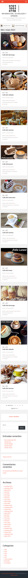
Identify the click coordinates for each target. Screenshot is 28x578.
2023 (3, 52)
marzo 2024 (7, 499)
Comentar (5, 64)
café (7, 60)
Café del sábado (8, 95)
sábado (15, 102)
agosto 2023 (7, 513)
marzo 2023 (7, 522)
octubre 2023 (7, 509)
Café (6, 52)
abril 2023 (6, 520)
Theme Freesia (14, 575)
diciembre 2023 (8, 505)
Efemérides (7, 561)
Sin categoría (7, 563)
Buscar (4, 425)
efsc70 (3, 57)
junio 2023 (7, 517)
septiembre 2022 (8, 534)
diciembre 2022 (8, 528)
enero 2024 (7, 503)
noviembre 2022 (8, 530)
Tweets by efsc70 (7, 457)
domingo (11, 60)
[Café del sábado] (21, 25)
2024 (5, 553)
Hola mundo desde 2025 (10, 440)
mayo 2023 (7, 518)
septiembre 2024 (8, 488)
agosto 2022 (7, 536)
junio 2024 (7, 494)
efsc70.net (17, 60)
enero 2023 (7, 526)
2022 (5, 549)
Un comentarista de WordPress (10, 471)
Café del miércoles (8, 197)
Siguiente (13, 408)
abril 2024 (6, 497)
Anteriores (10, 405)
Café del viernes (8, 130)
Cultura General (8, 559)
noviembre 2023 (8, 507)
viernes (15, 137)
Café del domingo (13, 25)
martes (15, 240)
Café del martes (7, 232)
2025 (5, 555)
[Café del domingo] (7, 25)
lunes (15, 277)
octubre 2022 (7, 532)
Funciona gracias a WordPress (8, 573)
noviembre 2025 (8, 486)
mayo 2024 (7, 496)
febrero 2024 (7, 501)
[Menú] (2, 1)
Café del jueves (7, 164)
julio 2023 (6, 515)
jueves (15, 171)
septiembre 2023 (8, 511)
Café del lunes (7, 270)
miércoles (16, 205)
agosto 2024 (7, 490)
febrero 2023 (7, 524)
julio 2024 (6, 492)
